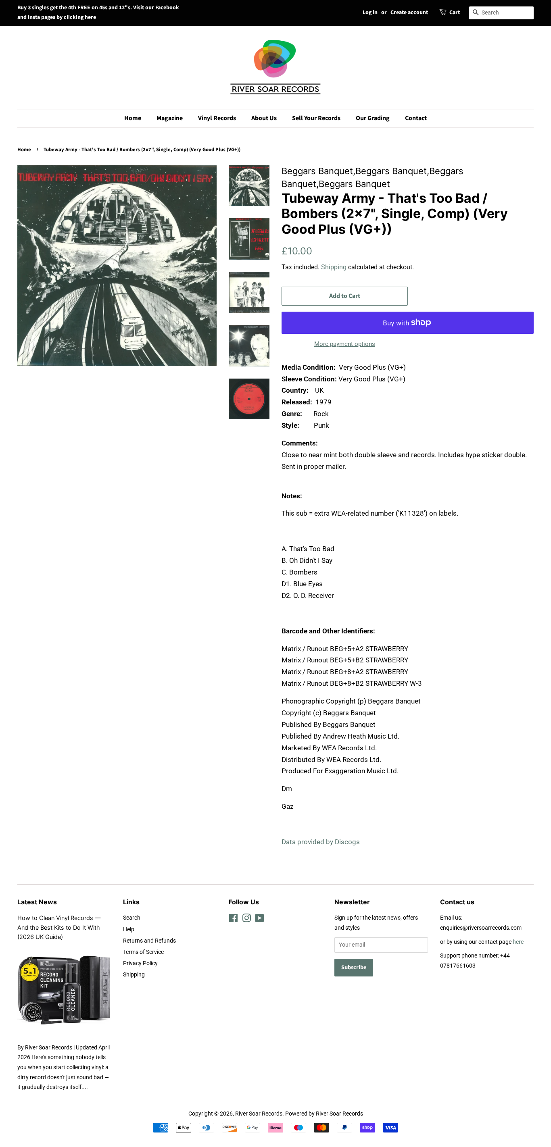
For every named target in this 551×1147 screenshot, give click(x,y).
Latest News (37, 902)
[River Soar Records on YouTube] (259, 919)
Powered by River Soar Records (324, 1113)
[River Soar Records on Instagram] (246, 919)
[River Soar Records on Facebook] (233, 919)
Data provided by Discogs (321, 842)
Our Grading (373, 118)
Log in (370, 12)
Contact (416, 118)
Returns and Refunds (149, 940)
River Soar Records (258, 1113)
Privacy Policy (140, 963)
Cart (454, 12)
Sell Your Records (316, 118)
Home (132, 118)
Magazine (170, 118)
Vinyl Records (217, 118)
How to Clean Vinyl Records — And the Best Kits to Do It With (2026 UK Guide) (58, 927)
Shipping (333, 267)
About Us (264, 118)
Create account (409, 12)
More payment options (344, 344)
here (518, 942)
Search (131, 917)
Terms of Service (143, 952)
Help (128, 929)
